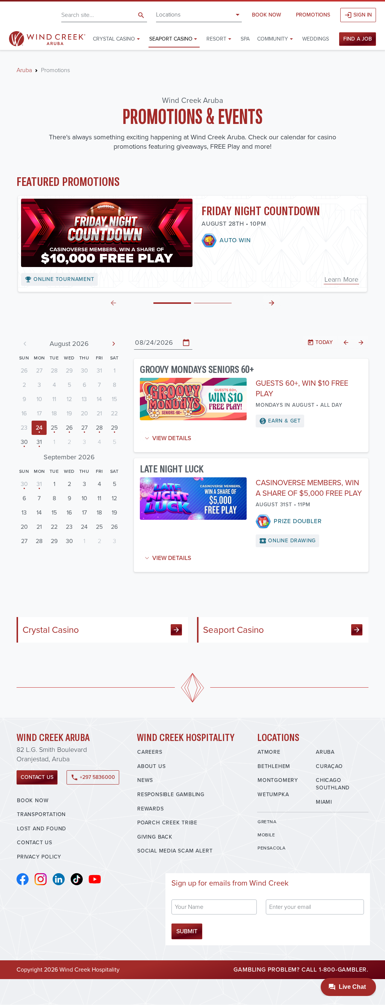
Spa (245, 39)
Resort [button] (216, 39)
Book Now (267, 15)
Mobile (266, 834)
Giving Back (155, 837)
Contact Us (37, 777)
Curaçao (329, 766)
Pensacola (271, 848)
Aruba (24, 70)
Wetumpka (273, 794)
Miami (324, 802)
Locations (168, 14)
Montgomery (278, 780)
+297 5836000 (93, 777)
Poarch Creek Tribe (167, 823)
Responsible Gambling (171, 794)
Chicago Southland (333, 784)
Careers (149, 752)
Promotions (313, 15)
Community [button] (272, 39)
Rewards (150, 809)
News (145, 780)
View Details (171, 438)
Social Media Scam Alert (174, 851)
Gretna (267, 821)
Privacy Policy (39, 857)
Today (319, 342)
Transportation (41, 814)
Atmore (269, 752)
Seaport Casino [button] (170, 39)
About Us (151, 766)
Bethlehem (274, 766)
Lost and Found (41, 829)
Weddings (315, 39)
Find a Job (357, 39)
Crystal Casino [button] (114, 39)
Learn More (341, 279)
